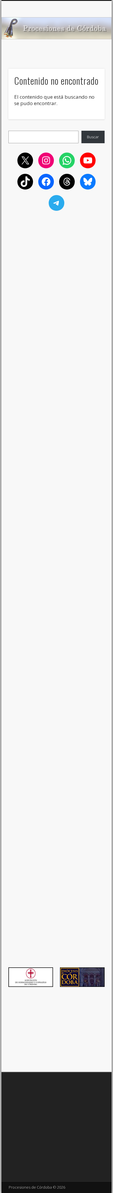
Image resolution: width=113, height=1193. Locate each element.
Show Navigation (90, 52)
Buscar (93, 136)
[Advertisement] (56, 254)
